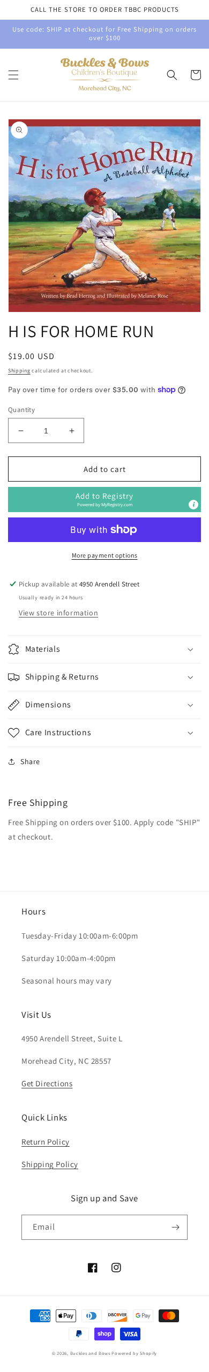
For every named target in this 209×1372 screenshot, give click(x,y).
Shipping (19, 370)
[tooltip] (193, 504)
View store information (58, 613)
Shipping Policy (49, 1164)
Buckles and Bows (90, 1353)
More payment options (105, 555)
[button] (13, 75)
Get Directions (46, 1083)
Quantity (21, 409)
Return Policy (45, 1142)
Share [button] (30, 761)
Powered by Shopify (134, 1353)
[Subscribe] (175, 1227)
